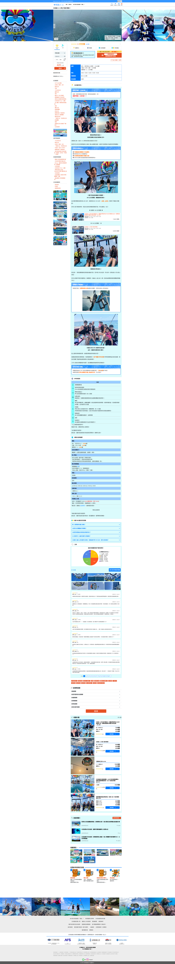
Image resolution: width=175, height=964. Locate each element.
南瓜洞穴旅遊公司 (56, 953)
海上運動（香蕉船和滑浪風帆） (60, 103)
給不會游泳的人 (74, 680)
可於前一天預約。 (86, 680)
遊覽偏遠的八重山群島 (59, 97)
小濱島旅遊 (61, 952)
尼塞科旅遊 (92, 955)
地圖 (78, 466)
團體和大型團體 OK (103, 680)
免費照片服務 (96, 680)
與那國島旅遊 (104, 952)
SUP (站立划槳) (58, 83)
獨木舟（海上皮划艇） (59, 95)
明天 (60, 59)
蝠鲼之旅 (57, 92)
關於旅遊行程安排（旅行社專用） (81, 927)
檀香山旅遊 (60, 955)
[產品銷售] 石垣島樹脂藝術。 (59, 178)
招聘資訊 (91, 930)
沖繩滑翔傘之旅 (82, 953)
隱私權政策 (94, 921)
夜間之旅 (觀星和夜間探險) (60, 99)
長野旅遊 (80, 955)
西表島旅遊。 (55, 952)
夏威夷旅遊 (55, 955)
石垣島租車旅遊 (93, 952)
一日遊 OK (115, 680)
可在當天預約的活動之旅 (60, 161)
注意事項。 (83, 505)
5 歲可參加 (83, 683)
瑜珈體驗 (57, 120)
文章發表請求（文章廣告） (101, 927)
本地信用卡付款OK (100, 683)
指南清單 (57, 184)
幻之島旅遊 (99, 952)
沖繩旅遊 (62, 953)
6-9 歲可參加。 (89, 683)
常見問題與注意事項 (89, 918)
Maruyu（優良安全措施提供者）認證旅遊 (60, 163)
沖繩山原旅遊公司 (68, 953)
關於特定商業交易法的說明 (74, 924)
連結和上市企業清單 (86, 921)
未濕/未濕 (94, 683)
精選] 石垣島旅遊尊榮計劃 (60, 159)
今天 (57, 59)
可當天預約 (80, 680)
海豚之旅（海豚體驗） (59, 114)
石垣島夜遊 (57, 166)
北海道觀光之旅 (86, 955)
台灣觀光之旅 (75, 955)
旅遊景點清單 (57, 188)
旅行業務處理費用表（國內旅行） (99, 924)
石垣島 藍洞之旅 (73, 952)
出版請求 (92, 927)
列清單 (56, 186)
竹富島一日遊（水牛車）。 (60, 147)
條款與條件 (101, 921)
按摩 (56, 121)
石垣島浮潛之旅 (80, 952)
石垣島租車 (57, 126)
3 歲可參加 (73, 683)
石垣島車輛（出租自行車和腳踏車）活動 (60, 175)
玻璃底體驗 (57, 109)
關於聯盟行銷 (85, 930)
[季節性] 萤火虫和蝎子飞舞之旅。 (60, 124)
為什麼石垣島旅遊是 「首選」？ (79, 4)
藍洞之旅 (57, 86)
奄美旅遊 (108, 953)
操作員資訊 (70, 927)
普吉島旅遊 (65, 955)
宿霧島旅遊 (70, 955)
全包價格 (110, 680)
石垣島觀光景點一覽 (76, 921)
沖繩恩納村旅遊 (75, 953)
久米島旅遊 (103, 953)
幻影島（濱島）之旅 (59, 84)
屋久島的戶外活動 (114, 953)
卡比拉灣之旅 (57, 90)
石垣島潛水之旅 (86, 952)
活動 (66, 4)
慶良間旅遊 (88, 953)
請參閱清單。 (116, 818)
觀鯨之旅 (99, 953)
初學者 (92, 680)
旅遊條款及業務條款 (86, 924)
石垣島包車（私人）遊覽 (60, 100)
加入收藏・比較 (117, 60)
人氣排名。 (70, 4)
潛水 (56, 93)
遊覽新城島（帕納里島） (60, 113)
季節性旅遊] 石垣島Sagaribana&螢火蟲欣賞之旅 (60, 170)
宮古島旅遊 (109, 952)
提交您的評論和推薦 (115, 570)
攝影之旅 (57, 107)
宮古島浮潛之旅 (115, 952)
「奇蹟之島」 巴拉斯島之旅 (61, 118)
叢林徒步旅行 (57, 116)
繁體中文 (120, 1)
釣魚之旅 (57, 111)
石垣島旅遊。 (66, 952)
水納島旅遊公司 (93, 953)
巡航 (56, 106)
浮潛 (56, 88)
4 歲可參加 (78, 683)
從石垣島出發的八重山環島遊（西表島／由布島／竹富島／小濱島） (60, 152)
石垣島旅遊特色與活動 (100, 918)
